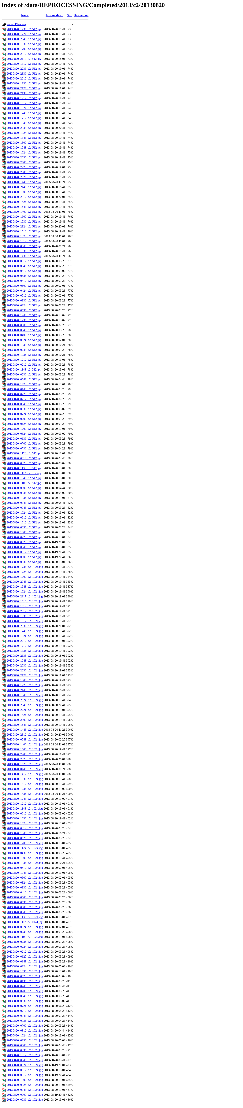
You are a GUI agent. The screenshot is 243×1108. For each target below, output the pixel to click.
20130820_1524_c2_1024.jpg (25, 714)
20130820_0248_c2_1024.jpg (25, 931)
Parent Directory (16, 24)
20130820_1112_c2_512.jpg (24, 473)
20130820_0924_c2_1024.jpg (25, 1084)
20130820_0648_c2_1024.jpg (25, 996)
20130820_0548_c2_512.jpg (24, 266)
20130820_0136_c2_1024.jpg (25, 981)
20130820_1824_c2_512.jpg (24, 108)
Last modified (54, 15)
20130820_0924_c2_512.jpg (24, 537)
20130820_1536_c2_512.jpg (24, 221)
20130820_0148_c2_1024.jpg (25, 961)
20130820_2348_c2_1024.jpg (25, 705)
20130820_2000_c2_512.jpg (24, 172)
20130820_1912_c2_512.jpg (24, 98)
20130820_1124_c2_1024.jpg (25, 848)
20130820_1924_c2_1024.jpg (25, 685)
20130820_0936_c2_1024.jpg (25, 1099)
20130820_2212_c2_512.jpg (24, 78)
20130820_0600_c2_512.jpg (24, 325)
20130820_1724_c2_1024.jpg (25, 571)
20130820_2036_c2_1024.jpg (25, 665)
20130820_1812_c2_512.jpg (24, 63)
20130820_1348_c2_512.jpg (24, 344)
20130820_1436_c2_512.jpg (24, 256)
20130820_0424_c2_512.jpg (24, 290)
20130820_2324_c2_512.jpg (24, 226)
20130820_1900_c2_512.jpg (24, 192)
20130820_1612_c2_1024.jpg (25, 601)
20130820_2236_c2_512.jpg (24, 68)
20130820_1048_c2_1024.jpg (25, 872)
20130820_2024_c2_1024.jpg (25, 700)
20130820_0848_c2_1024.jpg (25, 1060)
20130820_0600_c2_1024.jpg (25, 897)
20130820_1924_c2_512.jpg (24, 132)
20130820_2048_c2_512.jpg (24, 39)
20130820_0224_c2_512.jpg (24, 394)
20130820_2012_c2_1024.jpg (25, 611)
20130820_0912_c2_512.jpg (24, 517)
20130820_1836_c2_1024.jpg (25, 650)
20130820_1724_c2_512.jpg (24, 34)
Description (81, 15)
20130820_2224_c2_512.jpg (24, 167)
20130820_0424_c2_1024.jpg (25, 838)
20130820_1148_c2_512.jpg (24, 369)
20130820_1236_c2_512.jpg (24, 320)
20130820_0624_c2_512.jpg (24, 433)
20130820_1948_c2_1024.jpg (25, 660)
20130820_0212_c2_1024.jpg (25, 951)
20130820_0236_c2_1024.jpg (25, 941)
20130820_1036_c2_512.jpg (24, 497)
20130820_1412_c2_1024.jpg (25, 774)
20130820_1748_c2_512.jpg (24, 113)
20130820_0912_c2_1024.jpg (25, 1070)
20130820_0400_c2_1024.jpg (25, 907)
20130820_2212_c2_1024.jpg (25, 640)
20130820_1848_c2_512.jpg (24, 137)
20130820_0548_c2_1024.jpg (25, 739)
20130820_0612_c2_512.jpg (24, 270)
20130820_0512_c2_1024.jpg (25, 867)
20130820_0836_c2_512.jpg (24, 492)
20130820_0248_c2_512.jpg (24, 349)
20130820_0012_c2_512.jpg (24, 552)
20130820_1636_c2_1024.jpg (25, 818)
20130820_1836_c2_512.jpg (24, 83)
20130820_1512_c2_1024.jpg (25, 783)
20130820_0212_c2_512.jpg (24, 364)
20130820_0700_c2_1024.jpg (25, 1025)
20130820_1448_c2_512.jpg (24, 182)
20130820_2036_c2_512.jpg (24, 157)
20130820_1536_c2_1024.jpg (25, 779)
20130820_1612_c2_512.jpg (24, 103)
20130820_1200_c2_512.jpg (24, 428)
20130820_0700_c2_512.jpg (24, 443)
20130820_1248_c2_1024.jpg (25, 798)
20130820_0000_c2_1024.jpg (25, 1094)
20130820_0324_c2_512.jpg (24, 305)
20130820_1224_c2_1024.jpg (25, 823)
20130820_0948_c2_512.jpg (24, 547)
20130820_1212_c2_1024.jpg (25, 803)
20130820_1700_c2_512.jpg (24, 48)
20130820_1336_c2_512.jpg (24, 354)
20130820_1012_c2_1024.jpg (25, 1055)
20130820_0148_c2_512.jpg (24, 389)
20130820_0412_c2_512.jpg (24, 280)
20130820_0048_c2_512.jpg (24, 507)
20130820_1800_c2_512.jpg (24, 142)
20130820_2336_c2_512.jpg (24, 73)
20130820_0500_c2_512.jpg (24, 285)
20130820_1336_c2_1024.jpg (25, 862)
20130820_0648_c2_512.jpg (24, 404)
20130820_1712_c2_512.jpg (24, 118)
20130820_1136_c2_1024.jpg (25, 917)
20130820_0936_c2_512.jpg (24, 561)
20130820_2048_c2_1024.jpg (25, 581)
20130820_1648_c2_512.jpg (24, 206)
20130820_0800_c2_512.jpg (24, 487)
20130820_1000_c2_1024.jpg (25, 1079)
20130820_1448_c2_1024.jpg (25, 729)
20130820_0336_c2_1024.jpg (25, 887)
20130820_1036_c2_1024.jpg (25, 971)
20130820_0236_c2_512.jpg (24, 374)
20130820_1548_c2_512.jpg (24, 147)
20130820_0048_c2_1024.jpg (25, 1015)
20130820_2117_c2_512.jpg (24, 58)
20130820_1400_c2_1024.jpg (25, 744)
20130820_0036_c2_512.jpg (24, 527)
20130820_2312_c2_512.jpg (24, 196)
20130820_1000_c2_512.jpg (24, 532)
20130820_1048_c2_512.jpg (24, 478)
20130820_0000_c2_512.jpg (24, 557)
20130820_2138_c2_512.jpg (24, 93)
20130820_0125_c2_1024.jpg (25, 956)
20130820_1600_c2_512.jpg (24, 216)
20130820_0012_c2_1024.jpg (25, 1075)
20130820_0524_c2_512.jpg (24, 340)
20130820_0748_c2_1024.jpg (25, 986)
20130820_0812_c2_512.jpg (24, 458)
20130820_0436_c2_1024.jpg (25, 853)
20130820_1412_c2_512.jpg (24, 241)
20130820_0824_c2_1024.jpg (25, 966)
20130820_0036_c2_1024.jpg (25, 1050)
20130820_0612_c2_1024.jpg (25, 813)
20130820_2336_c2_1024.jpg (25, 626)
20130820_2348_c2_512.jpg (24, 127)
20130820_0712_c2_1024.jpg (25, 1010)
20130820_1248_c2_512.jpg (24, 315)
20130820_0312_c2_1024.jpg (25, 828)
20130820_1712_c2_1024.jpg (25, 645)
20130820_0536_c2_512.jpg (24, 310)
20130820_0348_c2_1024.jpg (25, 912)
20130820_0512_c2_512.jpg (24, 295)
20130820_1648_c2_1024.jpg (25, 724)
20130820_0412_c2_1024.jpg (25, 892)
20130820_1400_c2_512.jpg (24, 211)
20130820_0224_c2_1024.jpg (25, 946)
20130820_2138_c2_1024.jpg (25, 655)
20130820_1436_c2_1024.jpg (25, 793)
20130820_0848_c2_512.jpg (24, 502)
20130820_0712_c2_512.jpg (24, 399)
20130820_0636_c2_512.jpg (24, 409)
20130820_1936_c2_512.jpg (24, 44)
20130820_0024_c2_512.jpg (24, 542)
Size (69, 15)
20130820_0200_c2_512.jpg (24, 418)
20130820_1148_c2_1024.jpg (25, 808)
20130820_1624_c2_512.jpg (24, 152)
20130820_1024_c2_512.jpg (24, 512)
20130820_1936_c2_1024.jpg (25, 616)
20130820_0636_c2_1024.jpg (25, 1001)
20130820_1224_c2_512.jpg (24, 384)
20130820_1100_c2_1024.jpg (25, 936)
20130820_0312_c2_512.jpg (24, 261)
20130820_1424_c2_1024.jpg (25, 764)
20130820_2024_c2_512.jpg (24, 177)
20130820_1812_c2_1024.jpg (25, 606)
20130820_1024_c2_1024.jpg (25, 1035)
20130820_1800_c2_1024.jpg (25, 680)
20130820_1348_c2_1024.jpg (25, 833)
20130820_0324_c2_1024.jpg (25, 882)
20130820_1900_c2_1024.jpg (25, 857)
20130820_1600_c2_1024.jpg (25, 749)
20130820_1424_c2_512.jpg (24, 236)
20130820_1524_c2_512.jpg (24, 201)
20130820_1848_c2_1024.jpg (25, 695)
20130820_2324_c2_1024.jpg (25, 759)
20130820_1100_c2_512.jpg (24, 483)
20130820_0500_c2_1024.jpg (25, 877)
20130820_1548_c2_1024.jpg (25, 586)
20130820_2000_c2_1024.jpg (25, 719)
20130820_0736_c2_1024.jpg (25, 1020)
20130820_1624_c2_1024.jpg (25, 591)
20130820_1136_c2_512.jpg (24, 468)
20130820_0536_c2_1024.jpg (25, 902)
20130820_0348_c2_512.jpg (24, 330)
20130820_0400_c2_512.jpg (24, 335)
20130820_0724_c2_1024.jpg (25, 1005)
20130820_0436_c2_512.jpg (24, 275)
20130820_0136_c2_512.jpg (24, 438)
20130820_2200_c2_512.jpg (24, 162)
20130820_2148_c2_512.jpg (24, 187)
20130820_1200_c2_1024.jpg (25, 843)
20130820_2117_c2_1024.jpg (25, 596)
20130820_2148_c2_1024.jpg (25, 690)
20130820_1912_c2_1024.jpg (25, 621)
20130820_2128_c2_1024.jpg (25, 675)
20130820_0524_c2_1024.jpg (25, 927)
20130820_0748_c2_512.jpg (24, 379)
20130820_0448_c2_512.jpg (24, 246)
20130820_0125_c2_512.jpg (24, 423)
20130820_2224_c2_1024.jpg (25, 709)
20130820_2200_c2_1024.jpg (25, 754)
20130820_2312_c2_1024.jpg (25, 734)
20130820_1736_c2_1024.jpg (25, 566)
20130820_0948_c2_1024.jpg (25, 1089)
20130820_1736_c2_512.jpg (24, 29)
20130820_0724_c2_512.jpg (24, 414)
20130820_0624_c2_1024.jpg (25, 976)
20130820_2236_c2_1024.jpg (25, 670)
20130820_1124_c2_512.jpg (24, 453)
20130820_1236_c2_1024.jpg (25, 788)
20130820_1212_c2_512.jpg (24, 359)
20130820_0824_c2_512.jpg (24, 463)
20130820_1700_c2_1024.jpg (25, 576)
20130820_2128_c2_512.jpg (24, 88)
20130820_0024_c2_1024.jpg (25, 1065)
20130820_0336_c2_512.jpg (24, 300)
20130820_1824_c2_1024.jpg (25, 635)
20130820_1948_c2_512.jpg (24, 122)
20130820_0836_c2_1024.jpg (25, 1040)
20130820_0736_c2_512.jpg (24, 448)
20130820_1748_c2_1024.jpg (25, 631)
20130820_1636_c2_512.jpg (24, 251)
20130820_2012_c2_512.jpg (24, 53)
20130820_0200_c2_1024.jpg (25, 991)
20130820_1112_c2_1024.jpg (25, 922)
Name (25, 15)
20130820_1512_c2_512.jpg (24, 231)
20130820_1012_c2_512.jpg (24, 522)
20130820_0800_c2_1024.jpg (25, 1045)
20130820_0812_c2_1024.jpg (25, 1030)
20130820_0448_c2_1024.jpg (25, 769)
